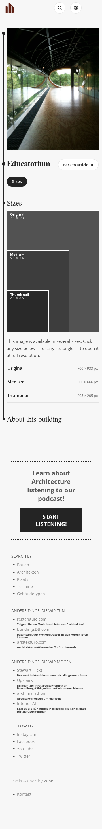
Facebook (26, 741)
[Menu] (91, 8)
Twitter (23, 756)
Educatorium (28, 163)
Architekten (28, 572)
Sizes (17, 181)
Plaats (22, 579)
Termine (25, 586)
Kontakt (24, 794)
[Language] (76, 8)
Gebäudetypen (31, 593)
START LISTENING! (51, 520)
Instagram (26, 734)
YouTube (25, 748)
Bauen (23, 564)
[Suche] (59, 8)
